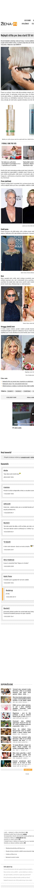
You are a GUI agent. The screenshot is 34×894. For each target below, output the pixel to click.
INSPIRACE (18, 391)
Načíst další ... (28, 770)
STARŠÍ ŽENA (27, 391)
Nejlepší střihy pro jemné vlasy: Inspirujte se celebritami (18, 381)
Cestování (27, 20)
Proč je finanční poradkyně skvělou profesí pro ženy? (17, 877)
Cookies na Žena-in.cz (11, 854)
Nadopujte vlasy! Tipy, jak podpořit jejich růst (15, 384)
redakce (25, 834)
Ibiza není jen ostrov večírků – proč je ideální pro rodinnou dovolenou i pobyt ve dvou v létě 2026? (18, 872)
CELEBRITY (10, 391)
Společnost (25, 24)
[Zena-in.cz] (10, 24)
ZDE (27, 833)
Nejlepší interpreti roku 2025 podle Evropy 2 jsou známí (18, 880)
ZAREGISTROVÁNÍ (25, 457)
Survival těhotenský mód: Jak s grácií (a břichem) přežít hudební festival (18, 869)
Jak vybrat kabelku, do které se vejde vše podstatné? (17, 875)
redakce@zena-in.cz (21, 838)
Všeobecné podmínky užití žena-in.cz (15, 848)
